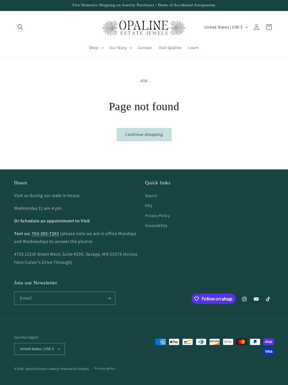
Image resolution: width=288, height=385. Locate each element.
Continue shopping (144, 134)
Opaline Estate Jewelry (43, 369)
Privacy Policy (157, 215)
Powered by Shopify (74, 369)
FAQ (148, 205)
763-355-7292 (45, 233)
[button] (20, 27)
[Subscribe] (109, 298)
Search (151, 195)
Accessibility (156, 225)
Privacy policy (104, 368)
